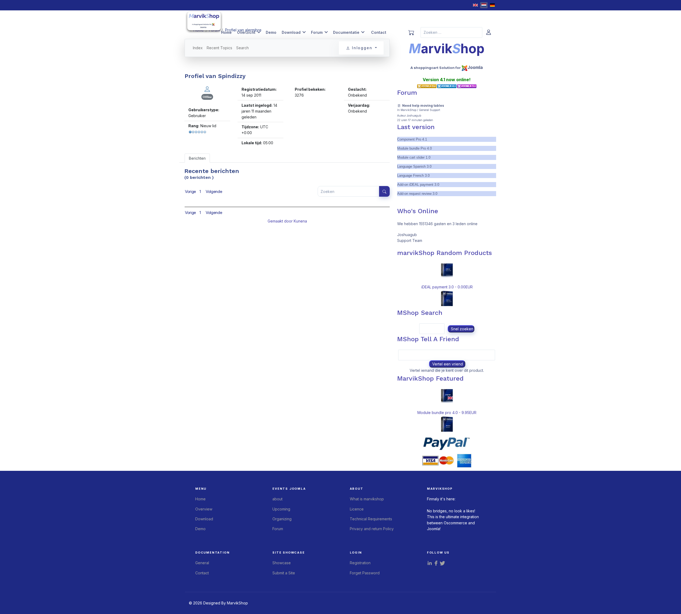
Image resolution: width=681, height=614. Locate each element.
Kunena (300, 221)
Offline (207, 96)
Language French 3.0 (413, 176)
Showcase (281, 563)
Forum (317, 32)
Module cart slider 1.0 (413, 157)
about (277, 499)
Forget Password (365, 573)
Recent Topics (219, 48)
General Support (429, 110)
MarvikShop (408, 110)
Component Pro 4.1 (412, 139)
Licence (357, 509)
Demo (271, 32)
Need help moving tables (423, 106)
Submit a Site (283, 573)
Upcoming (281, 509)
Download (291, 32)
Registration (360, 563)
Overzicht (246, 32)
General (202, 563)
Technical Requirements (371, 519)
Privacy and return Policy (372, 528)
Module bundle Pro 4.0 (414, 148)
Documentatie (346, 32)
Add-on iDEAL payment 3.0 (418, 185)
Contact (378, 32)
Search (242, 48)
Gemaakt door (281, 221)
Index (198, 48)
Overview (203, 509)
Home (226, 32)
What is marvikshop (367, 499)
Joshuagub (414, 115)
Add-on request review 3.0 (417, 194)
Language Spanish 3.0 (414, 166)
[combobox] (451, 32)
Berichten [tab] (197, 158)
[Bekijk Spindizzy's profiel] (207, 88)
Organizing (282, 519)
